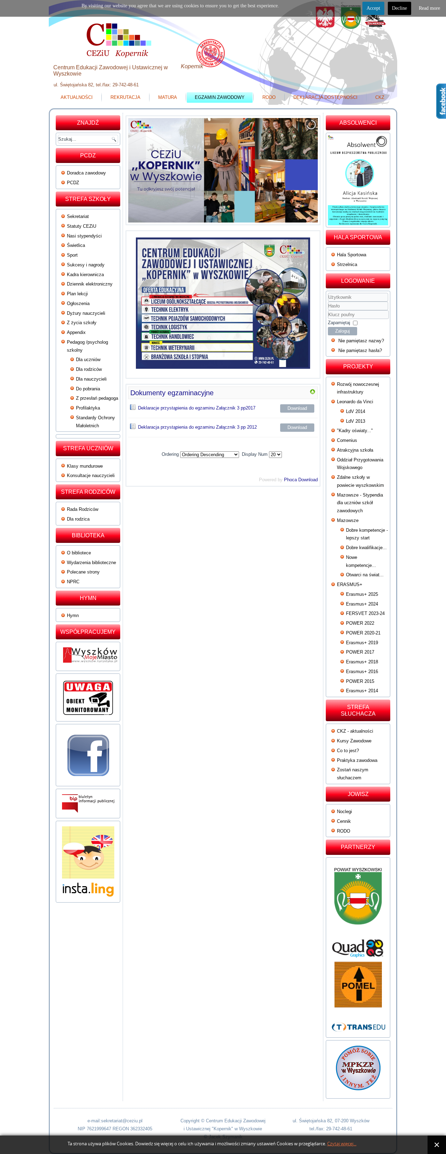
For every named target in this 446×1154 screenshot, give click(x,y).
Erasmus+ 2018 (362, 661)
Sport (72, 255)
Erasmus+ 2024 (362, 604)
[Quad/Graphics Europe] (358, 948)
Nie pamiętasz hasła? (360, 350)
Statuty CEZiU (81, 226)
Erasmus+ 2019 (362, 642)
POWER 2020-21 (363, 633)
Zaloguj (342, 331)
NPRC (73, 581)
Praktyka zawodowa (357, 760)
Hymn (73, 615)
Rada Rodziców (82, 509)
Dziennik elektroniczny (90, 284)
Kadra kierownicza (85, 274)
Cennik (344, 821)
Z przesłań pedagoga (97, 398)
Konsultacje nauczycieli (91, 475)
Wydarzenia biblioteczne (91, 562)
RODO (269, 97)
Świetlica (76, 245)
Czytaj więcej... (341, 1143)
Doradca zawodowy (86, 173)
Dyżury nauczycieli (86, 313)
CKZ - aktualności (355, 731)
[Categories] (312, 393)
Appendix (76, 332)
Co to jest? (348, 750)
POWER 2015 (360, 681)
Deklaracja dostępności (325, 97)
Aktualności (77, 97)
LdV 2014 (355, 411)
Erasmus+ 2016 (362, 671)
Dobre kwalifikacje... (366, 547)
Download (297, 408)
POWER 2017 (360, 652)
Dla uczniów (88, 359)
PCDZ (73, 182)
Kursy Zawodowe (354, 740)
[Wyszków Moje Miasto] (91, 664)
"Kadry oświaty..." (355, 430)
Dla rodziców (89, 369)
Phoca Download (301, 479)
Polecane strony (83, 572)
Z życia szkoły (82, 322)
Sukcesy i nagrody (86, 264)
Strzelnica (347, 264)
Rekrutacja (125, 97)
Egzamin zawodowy (220, 97)
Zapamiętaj (339, 322)
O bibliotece (79, 552)
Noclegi (344, 811)
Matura (167, 97)
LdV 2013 (355, 421)
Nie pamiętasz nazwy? (361, 340)
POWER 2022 (360, 623)
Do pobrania (88, 388)
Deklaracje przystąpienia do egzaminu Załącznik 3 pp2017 (196, 408)
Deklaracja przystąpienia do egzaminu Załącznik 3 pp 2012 (197, 427)
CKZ (379, 97)
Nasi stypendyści (84, 236)
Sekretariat (78, 216)
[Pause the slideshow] (296, 170)
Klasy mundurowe (85, 466)
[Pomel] (358, 984)
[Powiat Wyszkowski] (358, 899)
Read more (429, 8)
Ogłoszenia (78, 303)
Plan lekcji (77, 293)
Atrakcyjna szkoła (355, 450)
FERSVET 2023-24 (365, 613)
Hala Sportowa (351, 254)
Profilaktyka (88, 408)
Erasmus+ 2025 (362, 594)
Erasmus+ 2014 (362, 690)
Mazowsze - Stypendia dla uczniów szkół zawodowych (360, 503)
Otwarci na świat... (365, 574)
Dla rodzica (78, 519)
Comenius (347, 440)
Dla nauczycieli (91, 379)
